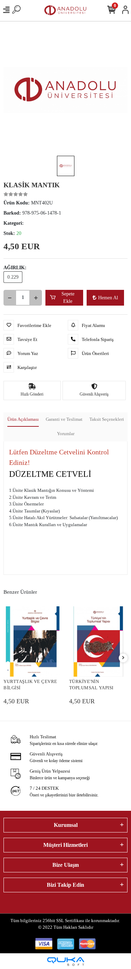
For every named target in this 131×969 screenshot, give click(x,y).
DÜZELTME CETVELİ (50, 474)
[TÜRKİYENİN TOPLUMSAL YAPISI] (98, 641)
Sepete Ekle (67, 297)
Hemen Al (108, 297)
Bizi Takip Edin (65, 885)
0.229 (13, 277)
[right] (123, 657)
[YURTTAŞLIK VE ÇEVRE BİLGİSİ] (32, 641)
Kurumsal (66, 825)
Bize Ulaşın (65, 865)
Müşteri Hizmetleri (65, 845)
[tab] (23, 419)
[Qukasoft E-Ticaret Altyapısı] (65, 961)
